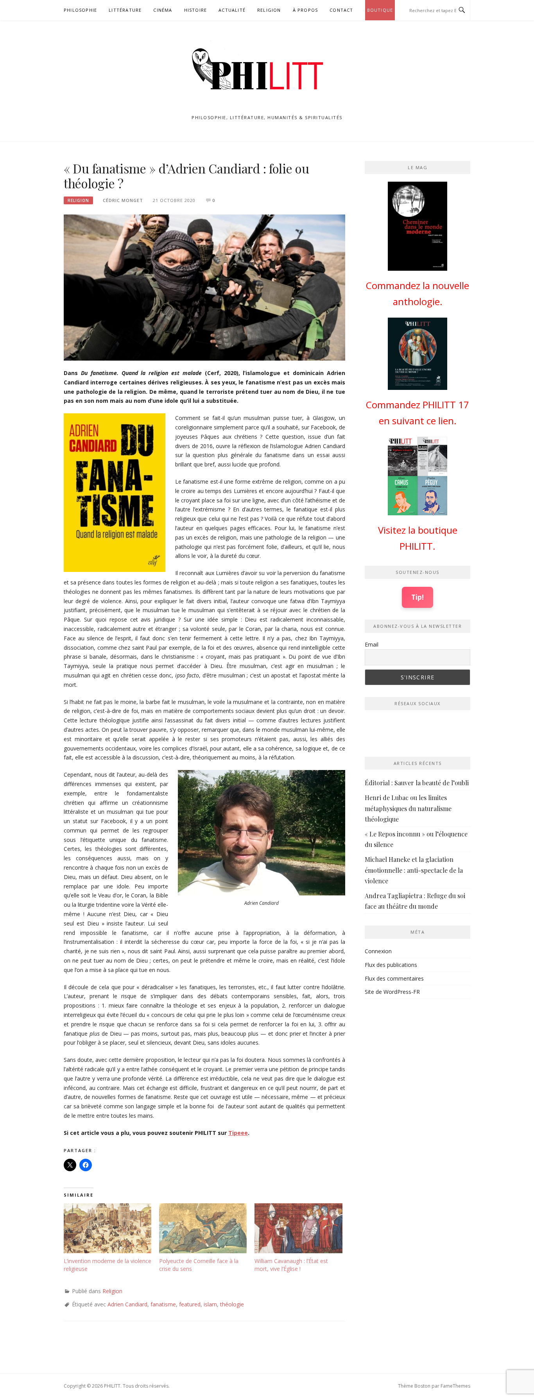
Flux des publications (391, 964)
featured (190, 1304)
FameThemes (455, 1386)
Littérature (125, 10)
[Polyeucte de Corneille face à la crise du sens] (203, 1228)
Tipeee (238, 1132)
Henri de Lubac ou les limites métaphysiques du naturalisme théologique (408, 808)
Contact (341, 10)
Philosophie (80, 10)
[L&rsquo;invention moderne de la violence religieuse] (107, 1228)
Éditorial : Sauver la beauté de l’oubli (417, 783)
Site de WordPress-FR (392, 991)
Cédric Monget (123, 200)
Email (371, 644)
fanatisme (163, 1304)
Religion (269, 10)
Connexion (378, 951)
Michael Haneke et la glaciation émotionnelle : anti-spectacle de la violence (414, 869)
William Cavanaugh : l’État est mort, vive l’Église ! (291, 1264)
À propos (305, 10)
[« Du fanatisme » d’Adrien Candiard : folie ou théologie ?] (204, 287)
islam (210, 1304)
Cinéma (162, 10)
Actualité (232, 10)
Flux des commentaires (394, 978)
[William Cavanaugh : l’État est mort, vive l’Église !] (298, 1228)
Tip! (417, 597)
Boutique (380, 10)
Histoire (195, 10)
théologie (232, 1304)
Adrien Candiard (127, 1304)
